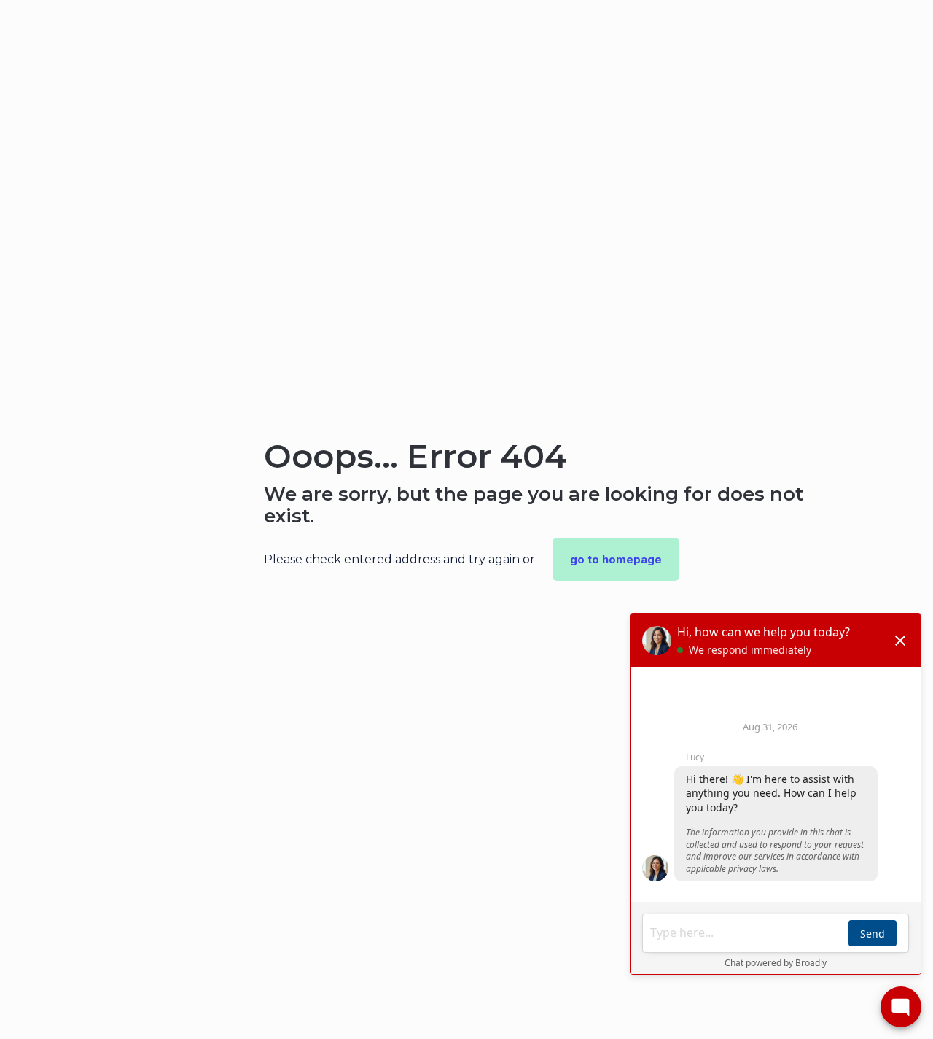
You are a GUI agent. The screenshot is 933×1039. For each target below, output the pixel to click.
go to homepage (616, 559)
